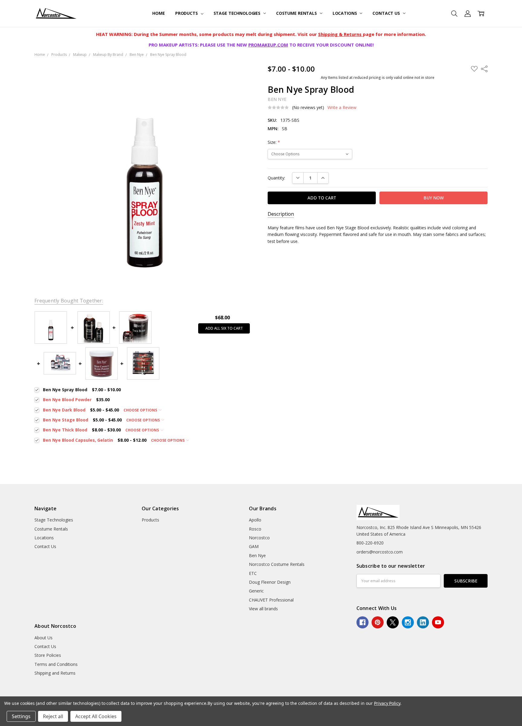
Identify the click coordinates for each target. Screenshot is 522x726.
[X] (393, 622)
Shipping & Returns (340, 34)
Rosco (255, 529)
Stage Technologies (238, 13)
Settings (21, 716)
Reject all (53, 716)
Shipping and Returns (55, 673)
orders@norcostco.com (379, 552)
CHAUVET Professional (271, 600)
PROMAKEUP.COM (268, 45)
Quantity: (276, 178)
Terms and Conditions (56, 664)
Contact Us (386, 13)
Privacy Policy (387, 703)
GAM (254, 546)
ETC (253, 573)
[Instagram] (408, 622)
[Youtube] (438, 622)
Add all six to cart (224, 328)
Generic (256, 591)
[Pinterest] (378, 622)
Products (187, 13)
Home (158, 13)
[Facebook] (362, 622)
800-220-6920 (370, 543)
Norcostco (259, 537)
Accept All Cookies (96, 716)
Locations (345, 13)
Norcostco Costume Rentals (276, 564)
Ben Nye (257, 555)
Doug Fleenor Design (270, 582)
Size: (274, 142)
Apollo (255, 520)
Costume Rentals (297, 13)
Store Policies (47, 655)
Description (281, 214)
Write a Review (341, 107)
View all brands (263, 608)
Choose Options (141, 410)
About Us (43, 637)
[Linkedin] (423, 622)
